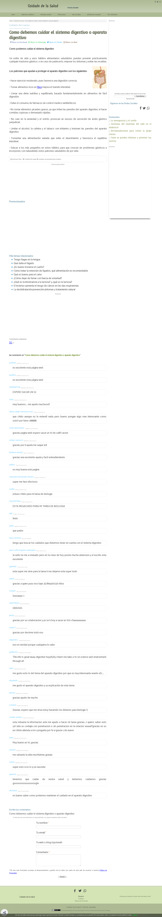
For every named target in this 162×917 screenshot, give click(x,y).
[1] (10, 343)
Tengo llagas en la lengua (27, 260)
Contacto (81, 899)
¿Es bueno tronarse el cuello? (29, 267)
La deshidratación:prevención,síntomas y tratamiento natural (44, 290)
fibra (39, 87)
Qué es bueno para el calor (28, 275)
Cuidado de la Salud (43, 6)
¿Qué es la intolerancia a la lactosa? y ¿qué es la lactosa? (43, 282)
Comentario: (43, 852)
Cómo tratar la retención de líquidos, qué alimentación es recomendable (51, 271)
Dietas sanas (61, 15)
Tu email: (41, 833)
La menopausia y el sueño (123, 120)
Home (13, 15)
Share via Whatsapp (38, 42)
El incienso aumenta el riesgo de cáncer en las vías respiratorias (46, 286)
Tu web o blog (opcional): (49, 842)
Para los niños (76, 15)
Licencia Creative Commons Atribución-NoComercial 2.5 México (92, 911)
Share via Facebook (19, 42)
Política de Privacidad (81, 901)
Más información (143, 915)
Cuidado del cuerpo (19, 25)
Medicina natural (46, 15)
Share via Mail (71, 42)
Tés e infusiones (112, 15)
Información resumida (94, 15)
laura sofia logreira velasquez (22, 550)
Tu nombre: (42, 823)
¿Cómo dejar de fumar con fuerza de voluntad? (38, 278)
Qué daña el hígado (24, 263)
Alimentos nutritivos (27, 15)
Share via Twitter (55, 42)
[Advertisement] (58, 182)
